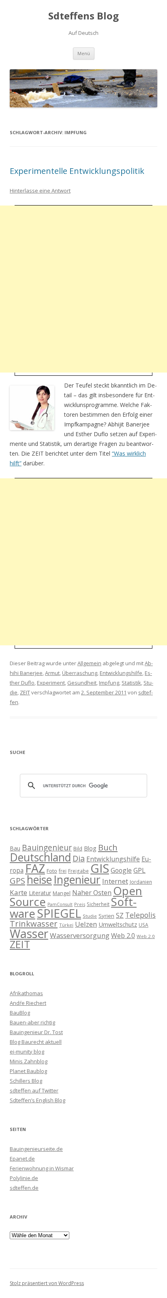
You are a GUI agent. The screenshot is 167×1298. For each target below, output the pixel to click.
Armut (52, 673)
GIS (99, 868)
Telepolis (140, 915)
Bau (15, 848)
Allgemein (89, 663)
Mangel (62, 893)
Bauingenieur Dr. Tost (36, 1032)
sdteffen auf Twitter (34, 1090)
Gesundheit (81, 682)
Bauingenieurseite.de (36, 1148)
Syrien (106, 915)
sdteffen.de (24, 1187)
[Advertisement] (83, 289)
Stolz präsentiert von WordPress (47, 1283)
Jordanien (141, 881)
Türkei (66, 925)
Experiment (51, 682)
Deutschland (40, 857)
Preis (79, 904)
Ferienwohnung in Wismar (42, 1168)
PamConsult (60, 904)
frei (62, 870)
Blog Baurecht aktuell (36, 1041)
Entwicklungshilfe (121, 673)
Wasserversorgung (79, 935)
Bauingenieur (47, 847)
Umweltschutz (117, 924)
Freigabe (78, 870)
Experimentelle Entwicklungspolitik (77, 170)
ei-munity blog (27, 1051)
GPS (17, 880)
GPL (139, 870)
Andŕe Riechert (28, 1003)
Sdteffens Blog (83, 16)
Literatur (40, 893)
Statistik (131, 682)
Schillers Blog (26, 1080)
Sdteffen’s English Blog (37, 1100)
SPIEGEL (59, 913)
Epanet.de (22, 1158)
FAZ (35, 868)
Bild (77, 848)
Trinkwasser (34, 923)
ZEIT (25, 692)
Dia (79, 858)
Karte (18, 892)
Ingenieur (77, 879)
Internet (115, 881)
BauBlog (20, 1012)
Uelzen (86, 924)
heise (39, 879)
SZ (120, 915)
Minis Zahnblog (28, 1061)
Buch (108, 847)
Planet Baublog (28, 1071)
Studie (90, 916)
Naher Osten (91, 892)
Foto (52, 870)
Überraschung (79, 673)
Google (121, 870)
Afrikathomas (26, 993)
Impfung (109, 682)
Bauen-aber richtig (32, 1022)
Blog (90, 848)
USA (143, 924)
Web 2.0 (123, 935)
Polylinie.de (24, 1178)
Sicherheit (98, 904)
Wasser (29, 933)
